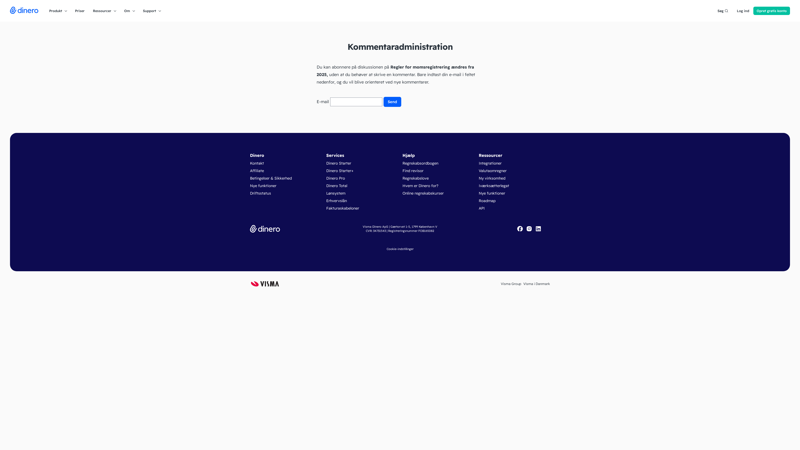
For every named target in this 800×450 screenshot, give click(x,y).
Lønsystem (335, 193)
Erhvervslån (336, 200)
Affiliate (257, 170)
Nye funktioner (263, 185)
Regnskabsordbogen (420, 163)
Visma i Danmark (536, 284)
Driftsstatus (260, 193)
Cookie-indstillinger (400, 249)
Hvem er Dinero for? (420, 185)
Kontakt (257, 163)
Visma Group (511, 284)
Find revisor (413, 170)
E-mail (323, 101)
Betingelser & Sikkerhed (271, 178)
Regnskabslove (415, 178)
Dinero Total (336, 185)
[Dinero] (24, 11)
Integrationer (490, 163)
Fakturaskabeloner (342, 208)
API (482, 208)
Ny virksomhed (492, 178)
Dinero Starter (338, 163)
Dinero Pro (335, 178)
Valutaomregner (493, 170)
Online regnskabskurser (423, 193)
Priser (80, 11)
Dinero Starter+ (340, 170)
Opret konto (772, 11)
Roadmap (487, 200)
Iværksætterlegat (494, 185)
